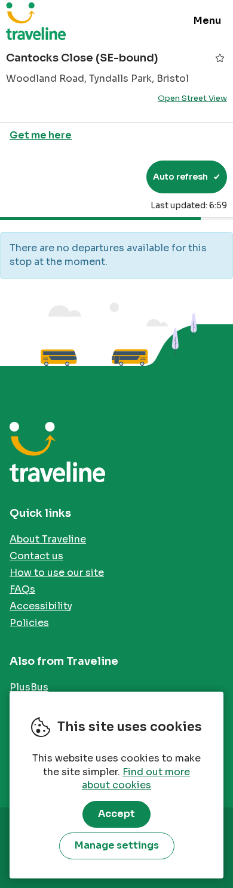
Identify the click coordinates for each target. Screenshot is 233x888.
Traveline (36, 21)
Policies (29, 622)
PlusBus (29, 687)
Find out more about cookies (136, 779)
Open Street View (192, 98)
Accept (116, 813)
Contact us (36, 556)
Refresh (116, 176)
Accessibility (41, 606)
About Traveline (48, 539)
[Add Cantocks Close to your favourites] (220, 58)
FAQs (22, 589)
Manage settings (117, 845)
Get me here (41, 135)
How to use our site (57, 572)
